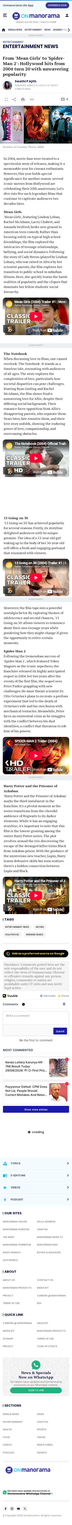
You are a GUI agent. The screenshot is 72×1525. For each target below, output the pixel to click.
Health (7, 1429)
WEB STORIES (45, 1445)
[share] (14, 99)
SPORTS (41, 1429)
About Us (9, 1280)
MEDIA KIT (43, 1288)
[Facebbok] (5, 1508)
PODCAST (9, 1452)
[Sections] (5, 15)
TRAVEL (41, 1437)
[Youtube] (18, 1508)
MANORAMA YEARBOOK (17, 1244)
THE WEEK (8, 1237)
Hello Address (46, 1221)
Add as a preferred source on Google (38, 953)
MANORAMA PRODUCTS (17, 1288)
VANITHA (42, 1229)
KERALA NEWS (15, 29)
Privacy (8, 1295)
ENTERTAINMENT (33, 29)
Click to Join (36, 1390)
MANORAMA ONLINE (15, 1221)
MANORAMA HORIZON (16, 1229)
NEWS (47, 29)
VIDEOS (7, 1445)
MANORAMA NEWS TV (50, 1237)
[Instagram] (12, 1508)
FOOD (6, 1437)
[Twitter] (25, 1508)
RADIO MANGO (12, 1252)
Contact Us (45, 1280)
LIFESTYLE (42, 1422)
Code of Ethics (47, 1346)
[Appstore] (41, 1481)
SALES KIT (42, 1323)
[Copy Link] (31, 99)
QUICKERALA (10, 1260)
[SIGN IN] (67, 15)
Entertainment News (30, 46)
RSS (39, 1303)
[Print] (22, 99)
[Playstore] (15, 1481)
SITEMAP (8, 1338)
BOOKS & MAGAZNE (49, 1252)
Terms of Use (11, 1303)
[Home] (3, 29)
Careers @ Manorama (51, 1295)
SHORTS (42, 1452)
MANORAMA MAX (47, 1244)
